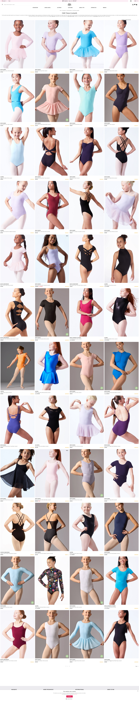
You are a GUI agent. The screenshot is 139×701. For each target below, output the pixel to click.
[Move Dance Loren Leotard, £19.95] (121, 98)
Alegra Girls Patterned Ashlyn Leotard (42, 607)
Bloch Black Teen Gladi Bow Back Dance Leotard (9, 338)
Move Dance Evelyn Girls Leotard (76, 499)
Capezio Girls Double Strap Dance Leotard (8, 553)
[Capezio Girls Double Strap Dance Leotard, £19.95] (17, 527)
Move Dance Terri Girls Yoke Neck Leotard (43, 499)
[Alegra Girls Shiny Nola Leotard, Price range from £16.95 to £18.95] (121, 259)
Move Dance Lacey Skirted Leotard (7, 70)
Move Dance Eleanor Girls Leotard (41, 660)
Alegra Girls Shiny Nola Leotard (110, 285)
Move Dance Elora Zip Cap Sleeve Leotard (112, 392)
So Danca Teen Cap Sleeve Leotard (41, 446)
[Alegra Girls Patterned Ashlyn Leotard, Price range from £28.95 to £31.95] (52, 580)
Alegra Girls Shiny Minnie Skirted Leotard (42, 392)
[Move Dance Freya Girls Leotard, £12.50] (52, 44)
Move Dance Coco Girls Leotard (6, 124)
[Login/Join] (133, 4)
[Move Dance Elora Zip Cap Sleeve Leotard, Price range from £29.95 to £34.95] (121, 366)
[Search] (2, 5)
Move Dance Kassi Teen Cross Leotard (42, 178)
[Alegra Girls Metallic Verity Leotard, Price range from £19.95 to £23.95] (121, 312)
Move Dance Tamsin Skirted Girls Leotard (43, 124)
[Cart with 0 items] (136, 4)
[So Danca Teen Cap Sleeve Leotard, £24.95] (52, 420)
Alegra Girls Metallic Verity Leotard (110, 338)
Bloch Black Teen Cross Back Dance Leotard (78, 285)
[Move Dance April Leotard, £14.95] (87, 151)
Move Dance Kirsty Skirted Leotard (76, 446)
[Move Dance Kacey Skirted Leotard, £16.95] (121, 205)
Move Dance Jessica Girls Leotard (110, 70)
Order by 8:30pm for (70, 0)
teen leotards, (95, 16)
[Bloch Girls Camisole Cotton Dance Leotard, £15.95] (17, 634)
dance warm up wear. (71, 16)
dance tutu (53, 16)
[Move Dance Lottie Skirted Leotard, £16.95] (87, 44)
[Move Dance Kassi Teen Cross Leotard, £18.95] (52, 151)
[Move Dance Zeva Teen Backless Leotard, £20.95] (121, 527)
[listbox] (132, 19)
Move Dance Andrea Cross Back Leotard (77, 231)
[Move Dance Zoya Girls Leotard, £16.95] (17, 580)
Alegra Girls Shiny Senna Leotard (76, 553)
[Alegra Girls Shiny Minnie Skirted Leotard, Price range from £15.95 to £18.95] (52, 366)
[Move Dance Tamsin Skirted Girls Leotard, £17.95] (52, 98)
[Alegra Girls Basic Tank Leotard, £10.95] (17, 151)
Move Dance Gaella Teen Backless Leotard (112, 446)
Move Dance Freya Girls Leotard (41, 70)
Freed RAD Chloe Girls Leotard (110, 607)
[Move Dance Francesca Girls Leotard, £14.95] (52, 312)
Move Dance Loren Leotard (109, 124)
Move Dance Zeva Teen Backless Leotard (112, 553)
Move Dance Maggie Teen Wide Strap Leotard (113, 660)
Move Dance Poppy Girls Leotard (110, 499)
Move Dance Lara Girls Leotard (75, 392)
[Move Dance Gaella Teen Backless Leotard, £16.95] (121, 420)
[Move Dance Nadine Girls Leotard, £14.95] (121, 151)
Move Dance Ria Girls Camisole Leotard (42, 285)
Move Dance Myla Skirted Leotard (6, 499)
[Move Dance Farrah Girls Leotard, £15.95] (87, 98)
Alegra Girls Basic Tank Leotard (6, 178)
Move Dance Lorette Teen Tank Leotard (42, 231)
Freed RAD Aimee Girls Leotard (75, 338)
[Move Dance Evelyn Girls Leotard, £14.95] (87, 473)
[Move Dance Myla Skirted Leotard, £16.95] (17, 473)
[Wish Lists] (135, 4)
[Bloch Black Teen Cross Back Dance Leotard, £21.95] (87, 259)
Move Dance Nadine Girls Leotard (110, 178)
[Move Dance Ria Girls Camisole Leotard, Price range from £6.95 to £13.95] (52, 259)
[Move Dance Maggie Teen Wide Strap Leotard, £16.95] (121, 634)
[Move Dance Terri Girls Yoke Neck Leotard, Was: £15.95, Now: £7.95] (52, 473)
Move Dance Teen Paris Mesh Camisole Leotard (44, 553)
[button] (69, 699)
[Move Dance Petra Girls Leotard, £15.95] (87, 580)
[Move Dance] (69, 4)
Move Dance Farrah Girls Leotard (76, 124)
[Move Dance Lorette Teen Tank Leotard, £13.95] (52, 205)
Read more (75, 694)
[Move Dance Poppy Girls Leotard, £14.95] (121, 473)
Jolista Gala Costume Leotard (6, 392)
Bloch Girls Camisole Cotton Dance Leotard (8, 660)
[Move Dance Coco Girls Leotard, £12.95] (17, 98)
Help (9, 0)
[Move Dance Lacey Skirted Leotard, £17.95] (17, 44)
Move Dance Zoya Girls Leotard (6, 607)
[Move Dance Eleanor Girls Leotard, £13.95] (52, 634)
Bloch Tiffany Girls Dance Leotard (6, 285)
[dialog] (69, 695)
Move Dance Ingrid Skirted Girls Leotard (77, 660)
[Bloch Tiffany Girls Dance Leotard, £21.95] (17, 259)
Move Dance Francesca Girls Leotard (42, 338)
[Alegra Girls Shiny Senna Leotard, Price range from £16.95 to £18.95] (87, 527)
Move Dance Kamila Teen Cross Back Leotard (8, 446)
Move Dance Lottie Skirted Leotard (76, 70)
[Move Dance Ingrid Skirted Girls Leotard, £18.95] (87, 634)
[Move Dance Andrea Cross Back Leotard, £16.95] (87, 205)
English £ (4, 0)
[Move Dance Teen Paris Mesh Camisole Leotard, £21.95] (52, 527)
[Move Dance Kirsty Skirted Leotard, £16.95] (87, 420)
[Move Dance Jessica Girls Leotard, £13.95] (121, 44)
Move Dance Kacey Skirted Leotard (111, 231)
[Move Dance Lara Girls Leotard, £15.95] (87, 366)
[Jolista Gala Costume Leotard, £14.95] (17, 366)
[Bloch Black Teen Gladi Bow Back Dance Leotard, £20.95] (17, 312)
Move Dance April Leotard (75, 178)
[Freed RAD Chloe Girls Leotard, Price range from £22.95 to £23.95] (121, 580)
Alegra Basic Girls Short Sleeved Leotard (8, 231)
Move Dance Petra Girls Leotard (76, 607)
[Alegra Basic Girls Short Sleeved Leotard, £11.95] (17, 205)
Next (137, 666)
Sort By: (123, 19)
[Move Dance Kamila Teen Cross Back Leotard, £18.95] (17, 420)
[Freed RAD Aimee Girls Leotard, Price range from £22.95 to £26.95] (87, 312)
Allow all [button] (70, 696)
